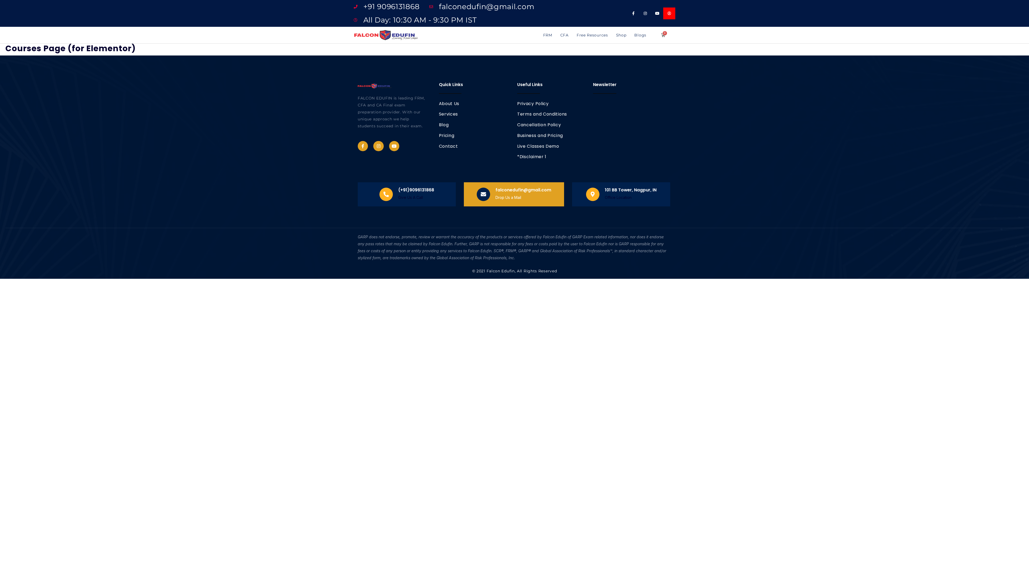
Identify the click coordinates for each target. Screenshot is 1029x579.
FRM (547, 35)
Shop (621, 35)
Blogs (640, 35)
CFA (564, 35)
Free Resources (592, 35)
